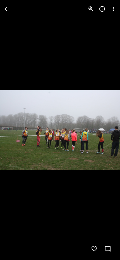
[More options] (113, 9)
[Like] (94, 248)
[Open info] (102, 9)
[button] (15, 130)
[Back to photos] (6, 9)
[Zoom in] (91, 9)
